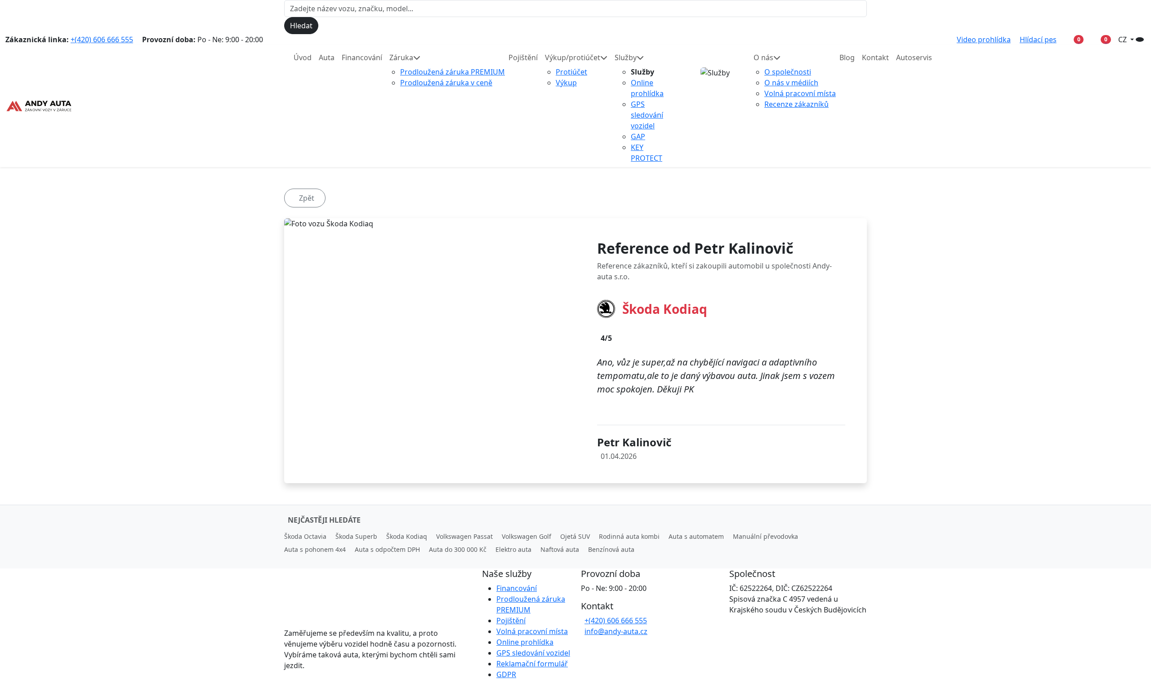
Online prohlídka (524, 642)
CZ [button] (1123, 39)
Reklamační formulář (532, 664)
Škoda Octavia (305, 536)
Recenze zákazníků (796, 104)
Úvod (303, 57)
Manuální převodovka (765, 536)
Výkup (566, 83)
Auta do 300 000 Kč (457, 549)
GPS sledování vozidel (647, 115)
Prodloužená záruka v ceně (446, 83)
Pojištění (523, 57)
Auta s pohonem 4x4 (315, 549)
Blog (847, 57)
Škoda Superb (356, 536)
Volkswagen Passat (464, 536)
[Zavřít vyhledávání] (326, 25)
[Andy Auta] (39, 106)
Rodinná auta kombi (629, 536)
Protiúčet (571, 72)
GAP (638, 136)
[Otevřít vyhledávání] (1140, 39)
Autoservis (914, 57)
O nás (763, 57)
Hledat (301, 26)
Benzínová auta (611, 549)
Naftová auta (559, 549)
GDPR (506, 674)
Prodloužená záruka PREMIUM (452, 72)
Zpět (306, 198)
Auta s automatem (696, 536)
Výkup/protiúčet (572, 57)
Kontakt (875, 57)
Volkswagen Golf (526, 536)
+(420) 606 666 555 (102, 39)
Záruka (401, 57)
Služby (626, 57)
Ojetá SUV (575, 536)
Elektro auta (513, 549)
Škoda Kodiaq (406, 536)
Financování (362, 57)
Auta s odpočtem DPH (387, 549)
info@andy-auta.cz (615, 631)
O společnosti (787, 72)
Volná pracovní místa (800, 93)
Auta (327, 57)
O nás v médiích (791, 83)
